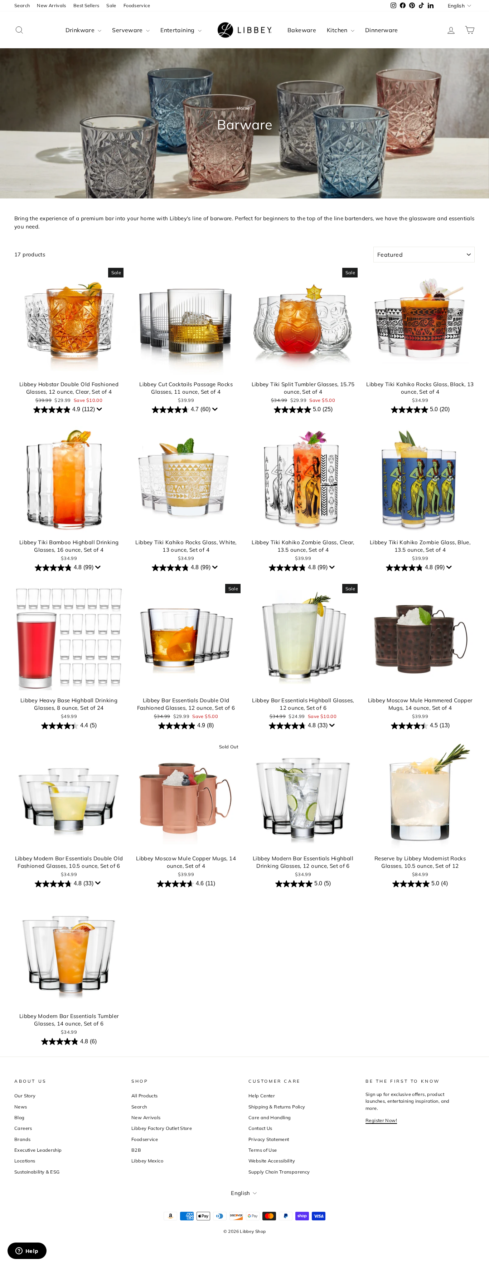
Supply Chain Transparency (279, 1172)
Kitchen (338, 30)
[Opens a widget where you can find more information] (27, 1251)
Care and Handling (269, 1117)
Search (22, 5)
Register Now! (381, 1120)
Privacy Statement (268, 1139)
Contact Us (260, 1128)
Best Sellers (86, 5)
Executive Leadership (38, 1150)
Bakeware (301, 30)
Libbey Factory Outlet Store (161, 1128)
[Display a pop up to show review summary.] (100, 411)
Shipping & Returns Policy (276, 1107)
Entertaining (178, 30)
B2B (136, 1150)
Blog (19, 1117)
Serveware (128, 30)
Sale (111, 5)
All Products (144, 1095)
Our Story (24, 1095)
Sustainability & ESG (37, 1172)
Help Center (261, 1095)
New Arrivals (51, 5)
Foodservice (137, 5)
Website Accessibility (271, 1161)
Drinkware (81, 30)
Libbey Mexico (147, 1161)
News (20, 1107)
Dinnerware (381, 30)
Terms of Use (262, 1150)
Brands (22, 1139)
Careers (23, 1128)
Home (243, 108)
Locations (24, 1161)
